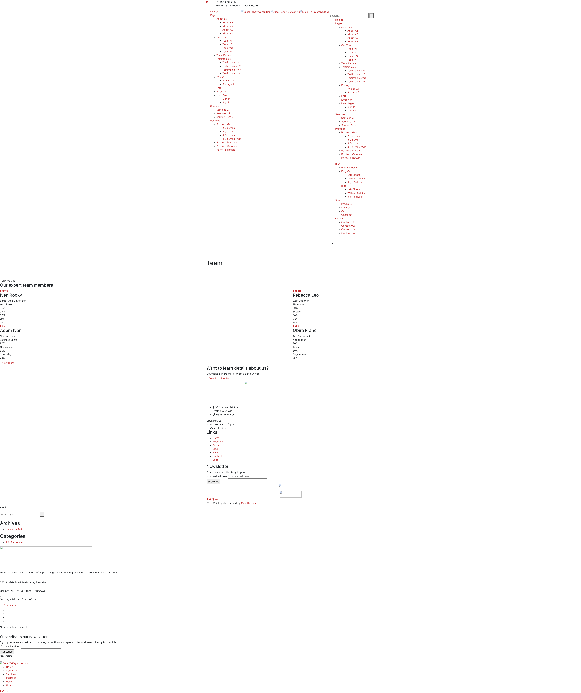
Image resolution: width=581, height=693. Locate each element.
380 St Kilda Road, (10, 582)
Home (216, 437)
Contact (217, 456)
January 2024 (14, 529)
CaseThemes (248, 503)
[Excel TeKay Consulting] (256, 11)
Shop (215, 459)
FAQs (215, 452)
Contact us (10, 605)
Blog (215, 448)
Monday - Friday (9, 599)
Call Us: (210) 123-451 (12, 590)
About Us (218, 441)
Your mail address (217, 476)
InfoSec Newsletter (17, 542)
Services (217, 445)
